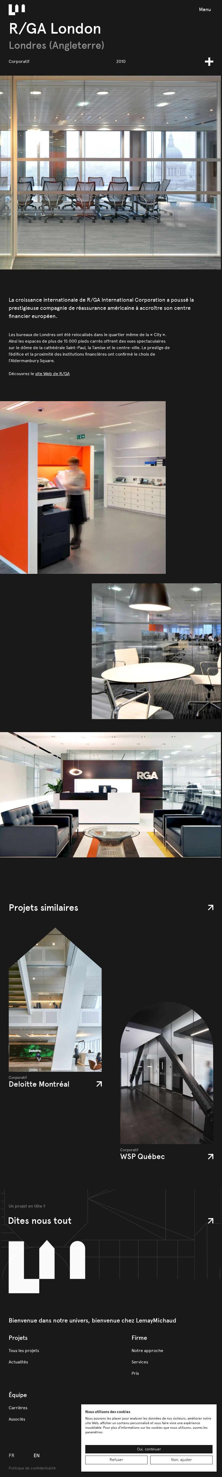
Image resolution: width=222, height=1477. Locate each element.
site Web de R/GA (52, 373)
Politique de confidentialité (32, 1468)
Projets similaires (43, 907)
